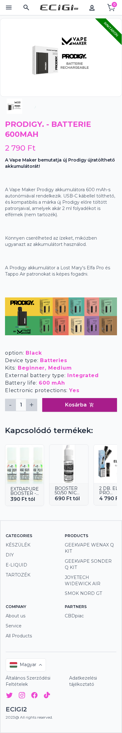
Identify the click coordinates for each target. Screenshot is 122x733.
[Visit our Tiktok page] (47, 696)
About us (15, 616)
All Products (19, 636)
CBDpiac (74, 616)
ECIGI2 (16, 709)
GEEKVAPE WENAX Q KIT (89, 548)
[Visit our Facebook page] (34, 696)
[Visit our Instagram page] (22, 696)
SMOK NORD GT (83, 593)
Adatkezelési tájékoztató (83, 681)
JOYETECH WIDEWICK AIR (82, 580)
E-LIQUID (16, 565)
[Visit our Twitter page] (9, 696)
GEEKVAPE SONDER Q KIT (88, 564)
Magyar (28, 664)
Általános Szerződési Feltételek (28, 681)
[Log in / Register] (92, 7)
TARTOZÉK (18, 575)
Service (14, 626)
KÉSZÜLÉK (18, 545)
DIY (10, 555)
